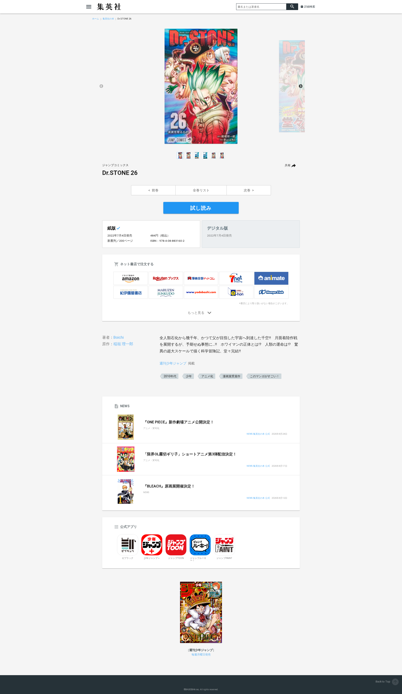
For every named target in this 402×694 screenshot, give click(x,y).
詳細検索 (309, 6)
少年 (189, 376)
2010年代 (170, 376)
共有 (288, 165)
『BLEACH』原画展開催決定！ (169, 486)
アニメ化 (207, 376)
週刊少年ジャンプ (173, 363)
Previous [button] (101, 86)
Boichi (118, 337)
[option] (201, 86)
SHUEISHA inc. (192, 689)
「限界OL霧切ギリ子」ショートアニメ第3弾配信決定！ (190, 454)
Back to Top (387, 681)
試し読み (201, 208)
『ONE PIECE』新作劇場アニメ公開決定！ (178, 422)
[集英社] (108, 7)
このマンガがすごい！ (264, 376)
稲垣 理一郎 (123, 344)
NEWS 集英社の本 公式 (258, 434)
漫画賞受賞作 (231, 376)
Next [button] (300, 86)
